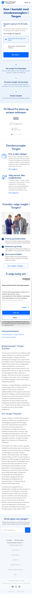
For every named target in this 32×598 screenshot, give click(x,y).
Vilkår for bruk (20, 591)
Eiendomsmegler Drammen (14, 542)
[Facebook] (12, 587)
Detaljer (24, 307)
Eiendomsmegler (18, 540)
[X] (16, 587)
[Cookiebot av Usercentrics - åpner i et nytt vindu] (23, 279)
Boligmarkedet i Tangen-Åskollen (13, 334)
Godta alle (16, 312)
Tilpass (15, 317)
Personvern (11, 591)
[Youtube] (19, 587)
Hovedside (9, 540)
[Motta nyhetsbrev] (27, 530)
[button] (11, 134)
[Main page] (9, 2)
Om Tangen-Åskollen (9, 337)
